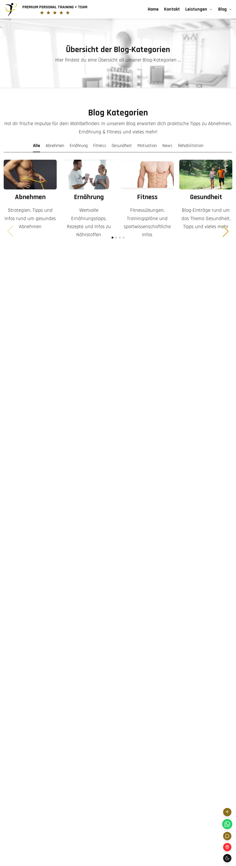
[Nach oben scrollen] (227, 812)
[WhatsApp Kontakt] (227, 824)
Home (153, 9)
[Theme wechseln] (227, 858)
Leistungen (196, 9)
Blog (222, 9)
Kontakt (172, 9)
